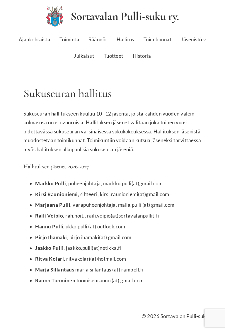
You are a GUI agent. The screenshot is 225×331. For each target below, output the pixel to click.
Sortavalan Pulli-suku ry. (125, 16)
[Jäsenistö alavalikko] (204, 39)
